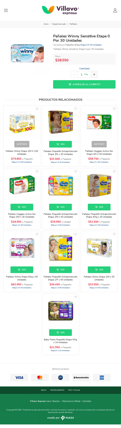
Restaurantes (57, 390)
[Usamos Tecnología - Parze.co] (60, 418)
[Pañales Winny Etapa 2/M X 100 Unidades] (21, 122)
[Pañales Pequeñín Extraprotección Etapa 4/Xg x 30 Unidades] (99, 185)
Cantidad (84, 68)
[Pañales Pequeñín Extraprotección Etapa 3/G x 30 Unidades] (60, 122)
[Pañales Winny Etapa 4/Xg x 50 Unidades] (21, 247)
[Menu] (6, 10)
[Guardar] (37, 108)
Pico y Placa (74, 390)
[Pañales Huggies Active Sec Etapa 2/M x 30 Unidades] (21, 185)
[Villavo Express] (60, 10)
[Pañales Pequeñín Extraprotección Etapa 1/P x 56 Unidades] (60, 247)
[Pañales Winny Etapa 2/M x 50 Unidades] (99, 247)
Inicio (43, 390)
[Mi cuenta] (115, 10)
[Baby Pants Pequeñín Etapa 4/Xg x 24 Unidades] (60, 310)
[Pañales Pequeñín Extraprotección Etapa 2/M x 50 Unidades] (60, 185)
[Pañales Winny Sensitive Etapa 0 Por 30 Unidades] (27, 53)
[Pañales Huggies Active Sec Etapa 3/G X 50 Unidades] (99, 122)
